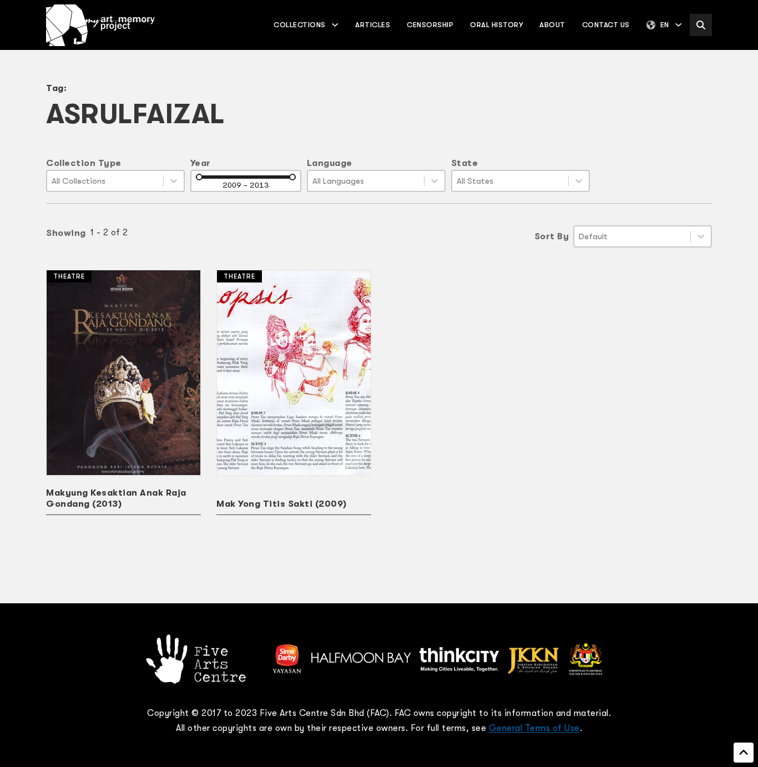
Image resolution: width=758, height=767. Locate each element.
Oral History (496, 25)
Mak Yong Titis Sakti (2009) (281, 504)
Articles (372, 25)
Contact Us (606, 25)
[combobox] (105, 181)
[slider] (199, 177)
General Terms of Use (534, 728)
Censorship (430, 25)
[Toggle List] (174, 181)
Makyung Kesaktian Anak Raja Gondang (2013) (116, 498)
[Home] (100, 25)
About (552, 25)
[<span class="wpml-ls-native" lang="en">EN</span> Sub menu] (678, 24)
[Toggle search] (701, 25)
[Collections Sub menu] (334, 24)
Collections (300, 25)
